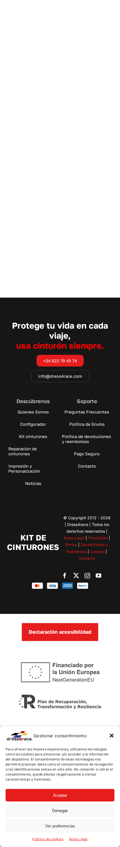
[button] (111, 735)
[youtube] (98, 575)
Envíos (71, 544)
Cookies (97, 551)
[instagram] (87, 575)
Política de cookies (47, 839)
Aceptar (60, 795)
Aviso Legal (78, 839)
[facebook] (65, 575)
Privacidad (98, 537)
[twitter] (76, 575)
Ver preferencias (60, 826)
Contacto (86, 558)
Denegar (60, 810)
